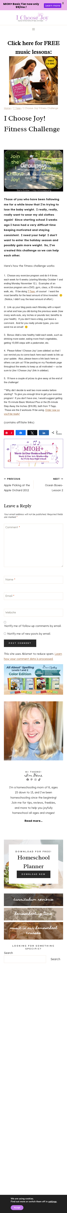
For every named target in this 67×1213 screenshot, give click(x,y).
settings (52, 1201)
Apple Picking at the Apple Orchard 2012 (17, 484)
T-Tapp (31, 291)
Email (9, 595)
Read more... (33, 820)
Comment (12, 527)
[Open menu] (34, 29)
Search (8, 952)
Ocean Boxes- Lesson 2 (54, 484)
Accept (17, 1207)
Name (10, 579)
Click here (20, 43)
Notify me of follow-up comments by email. (32, 626)
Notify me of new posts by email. (29, 633)
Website (10, 612)
